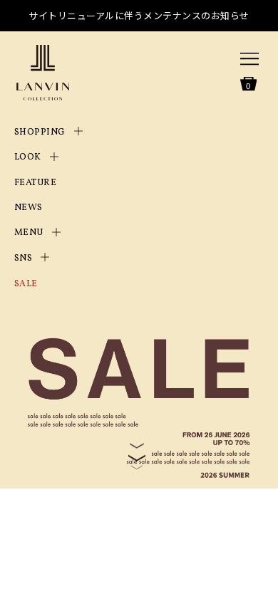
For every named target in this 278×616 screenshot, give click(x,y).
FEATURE (35, 183)
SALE (26, 284)
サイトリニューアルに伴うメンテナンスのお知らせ (139, 15)
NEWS (28, 208)
